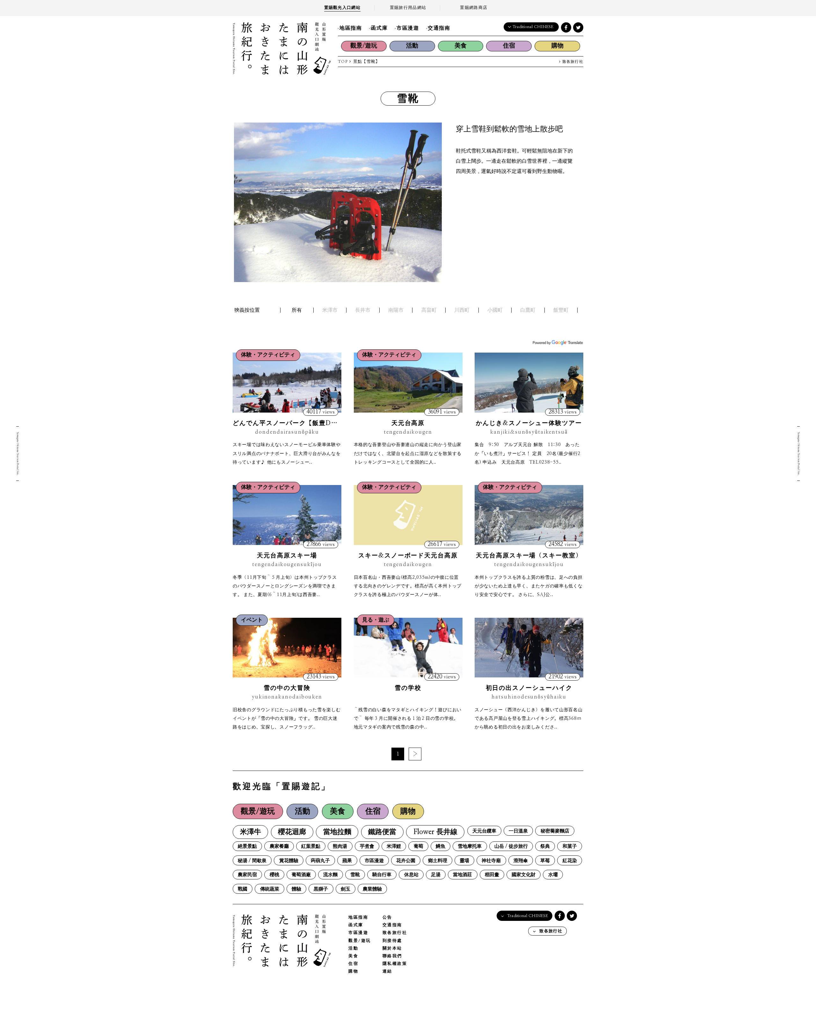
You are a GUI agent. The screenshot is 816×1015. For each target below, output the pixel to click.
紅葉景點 (310, 846)
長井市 (362, 310)
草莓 (545, 860)
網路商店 (473, 8)
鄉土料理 (437, 860)
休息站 (411, 874)
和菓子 (570, 846)
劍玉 (345, 889)
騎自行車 (381, 874)
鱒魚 (440, 846)
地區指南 (350, 28)
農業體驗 (372, 889)
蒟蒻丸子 (320, 860)
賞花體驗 (288, 860)
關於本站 (392, 948)
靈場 (464, 860)
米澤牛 (250, 832)
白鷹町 (528, 310)
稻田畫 (492, 874)
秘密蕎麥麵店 (555, 831)
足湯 (436, 874)
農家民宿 (247, 874)
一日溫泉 (518, 831)
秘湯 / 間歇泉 (252, 860)
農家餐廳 (279, 846)
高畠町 (429, 310)
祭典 (545, 846)
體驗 (296, 889)
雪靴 (355, 874)
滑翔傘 (521, 860)
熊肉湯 (340, 846)
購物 (557, 46)
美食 (461, 46)
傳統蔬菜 (269, 889)
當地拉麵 (337, 832)
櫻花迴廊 (292, 832)
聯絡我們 (392, 956)
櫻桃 (274, 874)
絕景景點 (247, 846)
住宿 (509, 46)
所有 (297, 310)
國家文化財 (524, 874)
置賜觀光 (342, 8)
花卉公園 (405, 860)
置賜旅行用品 (408, 8)
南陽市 (396, 310)
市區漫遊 (408, 28)
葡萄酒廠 (301, 874)
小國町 (495, 310)
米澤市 (330, 310)
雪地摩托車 (470, 846)
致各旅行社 (572, 61)
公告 (387, 917)
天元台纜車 (484, 831)
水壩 (553, 874)
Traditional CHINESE (533, 27)
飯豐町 (561, 310)
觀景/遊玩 (363, 46)
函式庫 (379, 28)
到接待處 (392, 941)
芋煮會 (367, 846)
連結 (387, 971)
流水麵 (330, 874)
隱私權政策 (394, 964)
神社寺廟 (491, 860)
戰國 (242, 889)
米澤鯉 (394, 846)
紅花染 (570, 860)
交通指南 (439, 28)
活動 (412, 46)
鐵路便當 (382, 832)
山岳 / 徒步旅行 (511, 846)
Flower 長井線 (435, 832)
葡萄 (418, 846)
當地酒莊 (462, 874)
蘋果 (347, 860)
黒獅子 (321, 889)
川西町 (462, 310)
